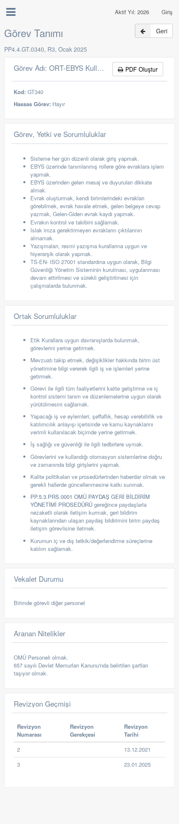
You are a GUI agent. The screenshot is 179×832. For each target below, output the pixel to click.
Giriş (167, 12)
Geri (161, 31)
